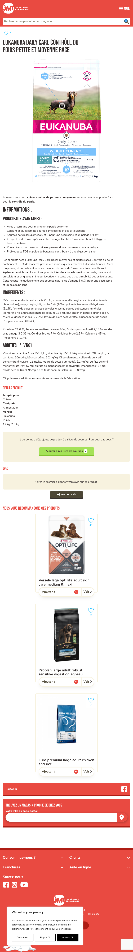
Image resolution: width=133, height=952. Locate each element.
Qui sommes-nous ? (19, 857)
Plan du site (93, 914)
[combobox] (66, 21)
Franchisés (11, 867)
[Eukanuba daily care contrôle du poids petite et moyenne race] (66, 120)
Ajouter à (55, 592)
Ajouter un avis (66, 494)
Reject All (45, 937)
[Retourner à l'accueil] (16, 15)
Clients (75, 857)
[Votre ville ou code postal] (66, 817)
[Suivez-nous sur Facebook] (6, 884)
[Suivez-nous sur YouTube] (24, 884)
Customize (22, 937)
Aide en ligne (80, 867)
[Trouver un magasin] (122, 817)
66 (93, 614)
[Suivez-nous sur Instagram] (14, 884)
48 (93, 524)
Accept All (67, 937)
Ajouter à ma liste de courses (64, 451)
